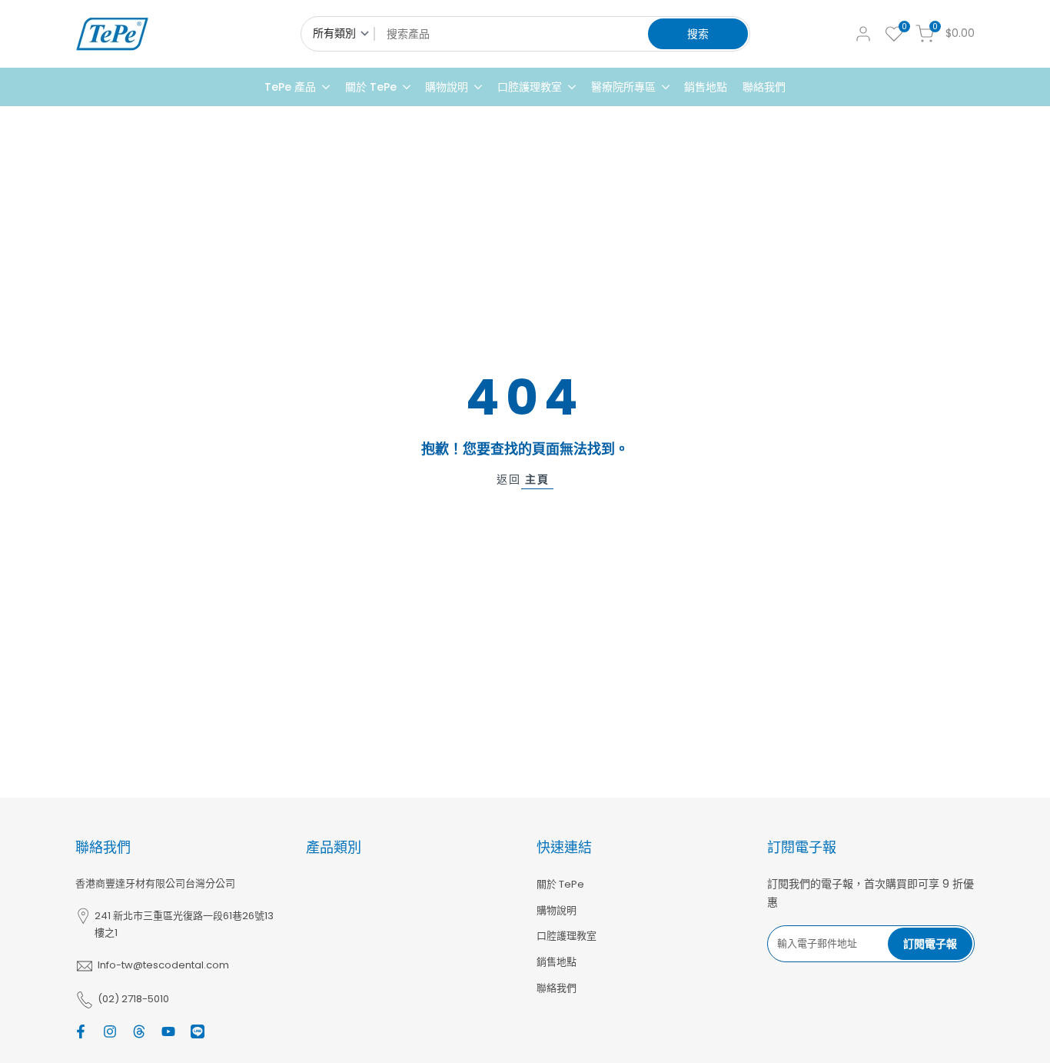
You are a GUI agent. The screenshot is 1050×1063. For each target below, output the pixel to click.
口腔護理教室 (566, 935)
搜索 (698, 34)
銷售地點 (557, 962)
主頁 (537, 479)
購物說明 (557, 910)
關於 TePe (560, 884)
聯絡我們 (557, 988)
